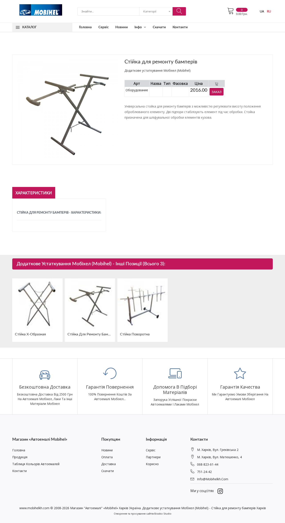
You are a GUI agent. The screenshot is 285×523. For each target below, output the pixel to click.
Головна (85, 27)
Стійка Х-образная (30, 334)
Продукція (19, 457)
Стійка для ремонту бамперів (89, 334)
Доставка (108, 464)
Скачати (159, 27)
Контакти (180, 27)
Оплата (107, 457)
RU (269, 11)
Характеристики (34, 192)
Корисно (152, 464)
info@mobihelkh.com (212, 479)
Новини (121, 27)
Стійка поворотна (135, 334)
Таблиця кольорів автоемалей (35, 464)
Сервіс (103, 27)
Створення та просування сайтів (134, 513)
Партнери (153, 457)
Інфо (138, 27)
